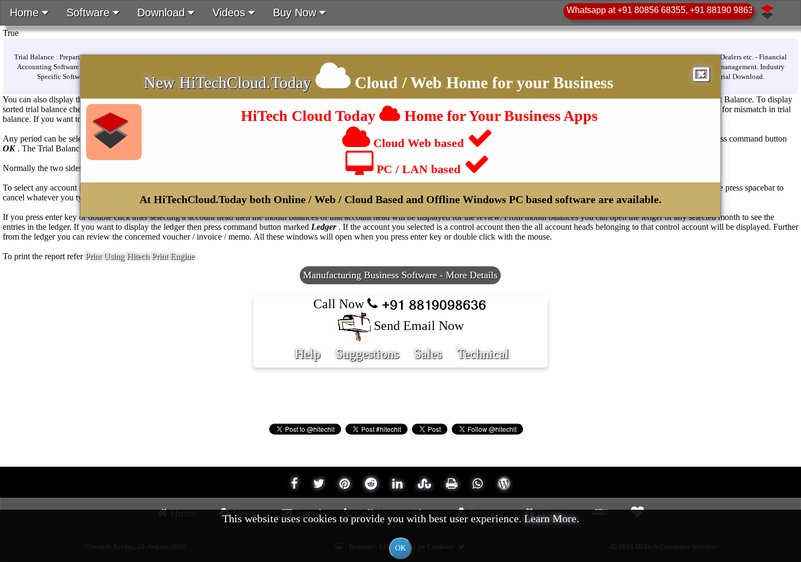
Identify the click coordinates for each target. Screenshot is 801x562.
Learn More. (551, 518)
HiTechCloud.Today (245, 82)
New (161, 82)
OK (400, 548)
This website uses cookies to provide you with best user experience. (400, 532)
